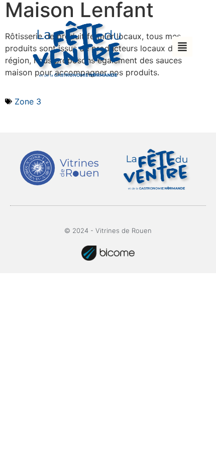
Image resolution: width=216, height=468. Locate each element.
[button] (182, 47)
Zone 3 (28, 101)
